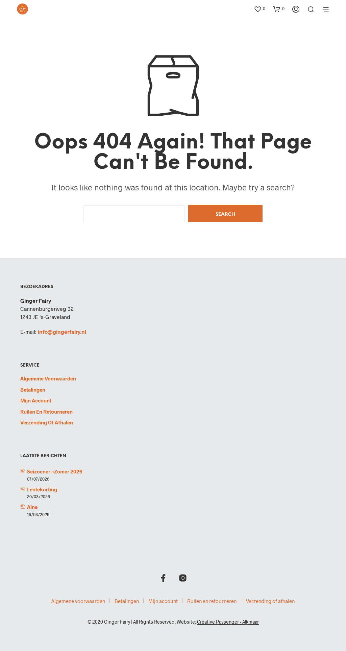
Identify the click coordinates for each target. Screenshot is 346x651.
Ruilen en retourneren (46, 412)
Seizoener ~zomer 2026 (54, 471)
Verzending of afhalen (46, 422)
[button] (259, 8)
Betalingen (32, 390)
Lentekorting (42, 489)
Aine (32, 507)
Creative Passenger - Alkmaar (228, 622)
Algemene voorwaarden (48, 378)
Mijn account (35, 400)
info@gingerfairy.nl (62, 331)
